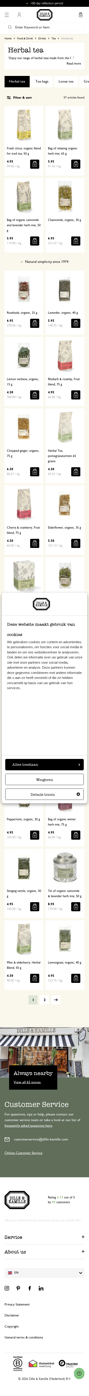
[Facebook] (29, 1288)
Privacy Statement (17, 1304)
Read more (74, 63)
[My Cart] (80, 15)
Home (8, 38)
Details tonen (43, 794)
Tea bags (41, 81)
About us (15, 1252)
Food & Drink (25, 38)
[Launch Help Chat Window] (79, 1373)
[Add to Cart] (34, 164)
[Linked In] (41, 1288)
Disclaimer (12, 1315)
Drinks (42, 38)
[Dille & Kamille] (45, 14)
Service (13, 1237)
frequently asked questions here (28, 1125)
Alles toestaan (25, 764)
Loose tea (66, 81)
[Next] (55, 999)
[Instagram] (7, 1288)
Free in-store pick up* (46, 3)
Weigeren (44, 780)
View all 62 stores (27, 1082)
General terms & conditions (24, 1337)
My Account (19, 15)
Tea (54, 38)
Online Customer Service (23, 1153)
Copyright (12, 1326)
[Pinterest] (18, 1288)
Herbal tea (17, 81)
